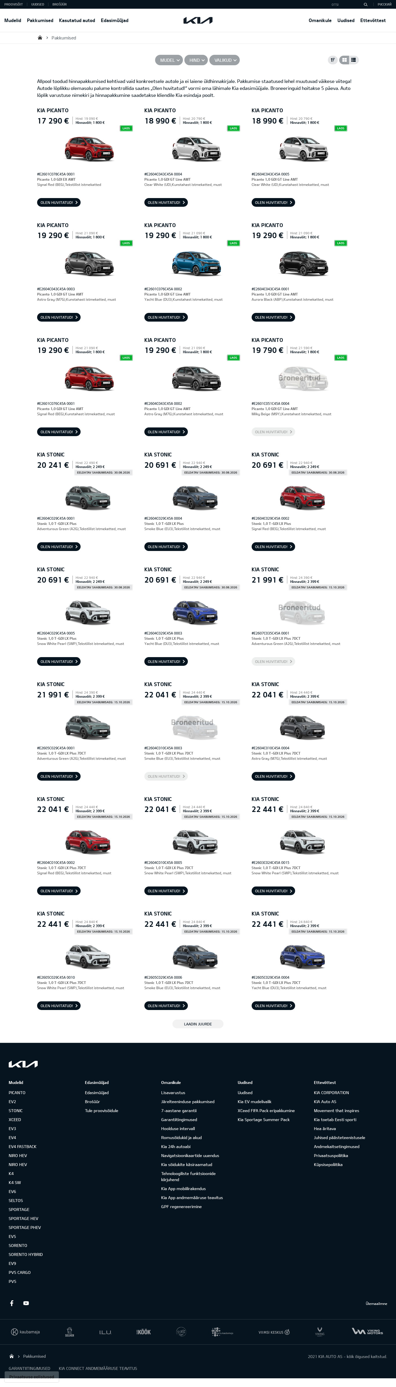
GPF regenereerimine (181, 1206)
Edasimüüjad (114, 20)
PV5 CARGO (20, 1272)
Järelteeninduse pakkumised (188, 1101)
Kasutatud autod (77, 20)
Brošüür (59, 4)
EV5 (12, 1236)
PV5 (12, 1281)
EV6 (12, 1191)
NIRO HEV (18, 1155)
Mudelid (12, 20)
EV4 (12, 1137)
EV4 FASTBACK (23, 1146)
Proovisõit (13, 4)
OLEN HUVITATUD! (57, 202)
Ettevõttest (373, 20)
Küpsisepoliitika (328, 1164)
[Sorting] (333, 60)
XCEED (15, 1119)
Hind (195, 60)
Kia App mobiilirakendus (183, 1188)
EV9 (12, 1263)
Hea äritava (325, 1128)
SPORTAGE (19, 1209)
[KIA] (198, 20)
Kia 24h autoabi (175, 1146)
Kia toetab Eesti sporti (335, 1119)
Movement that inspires (336, 1110)
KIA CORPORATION (331, 1092)
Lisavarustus (173, 1092)
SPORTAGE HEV (23, 1218)
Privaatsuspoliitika (331, 1155)
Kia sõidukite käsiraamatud (186, 1164)
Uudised (346, 20)
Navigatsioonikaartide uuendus (190, 1155)
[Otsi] (365, 4)
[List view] (354, 60)
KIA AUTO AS (40, 37)
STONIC (16, 1110)
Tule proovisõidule (101, 1110)
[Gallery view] (344, 60)
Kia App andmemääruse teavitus (192, 1197)
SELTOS (16, 1200)
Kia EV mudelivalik (254, 1101)
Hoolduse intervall (178, 1128)
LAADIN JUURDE (198, 1024)
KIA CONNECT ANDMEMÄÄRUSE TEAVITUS (98, 1368)
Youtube (26, 1303)
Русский (385, 4)
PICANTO (17, 1092)
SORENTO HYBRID (26, 1254)
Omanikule (320, 20)
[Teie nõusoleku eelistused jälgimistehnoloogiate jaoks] (32, 1376)
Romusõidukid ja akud (181, 1137)
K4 (11, 1173)
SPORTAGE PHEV (25, 1227)
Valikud (223, 60)
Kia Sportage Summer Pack (264, 1119)
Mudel (167, 60)
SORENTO (18, 1245)
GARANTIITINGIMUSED (29, 1368)
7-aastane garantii (179, 1110)
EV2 (12, 1101)
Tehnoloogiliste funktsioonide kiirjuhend (188, 1176)
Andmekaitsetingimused (336, 1146)
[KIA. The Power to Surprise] (23, 1064)
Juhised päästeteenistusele (339, 1137)
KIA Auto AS (325, 1101)
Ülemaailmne (376, 1303)
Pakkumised (40, 20)
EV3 (12, 1128)
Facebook (11, 1303)
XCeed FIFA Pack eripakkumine (266, 1110)
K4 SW (15, 1182)
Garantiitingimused (179, 1119)
